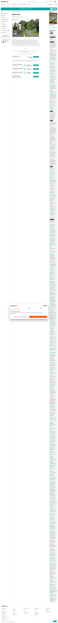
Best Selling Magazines (5, 611)
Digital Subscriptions (3, 6)
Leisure (29, 4)
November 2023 (14, 6)
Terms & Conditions (4, 618)
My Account (4, 17)
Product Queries (36, 609)
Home (3, 11)
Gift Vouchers (4, 28)
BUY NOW (36, 56)
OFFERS (8, 4)
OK (38, 316)
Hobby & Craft (14, 4)
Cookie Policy (3, 619)
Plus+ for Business (4, 615)
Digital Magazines (26, 613)
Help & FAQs (14, 609)
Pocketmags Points (26, 612)
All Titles (3, 609)
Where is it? (17, 6)
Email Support (14, 610)
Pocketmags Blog (4, 613)
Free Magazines (4, 612)
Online (24, 611)
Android (25, 610)
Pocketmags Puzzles (5, 19)
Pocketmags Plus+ (5, 21)
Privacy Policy (3, 616)
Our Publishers (4, 614)
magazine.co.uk (47, 611)
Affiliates (35, 610)
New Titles (3, 610)
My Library (3, 15)
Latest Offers (4, 26)
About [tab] (42, 308)
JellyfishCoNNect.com (48, 612)
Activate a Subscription (5, 30)
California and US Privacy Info (6, 617)
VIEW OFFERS (36, 76)
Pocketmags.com (47, 610)
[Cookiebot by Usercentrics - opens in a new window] (43, 305)
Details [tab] (29, 308)
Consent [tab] (16, 308)
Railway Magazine (9, 6)
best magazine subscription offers (17, 77)
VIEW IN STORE (53, 27)
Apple (24, 609)
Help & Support (4, 32)
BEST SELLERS (3, 4)
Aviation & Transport (22, 4)
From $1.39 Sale (4, 13)
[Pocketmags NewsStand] (5, 2)
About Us (46, 609)
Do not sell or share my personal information (19, 316)
